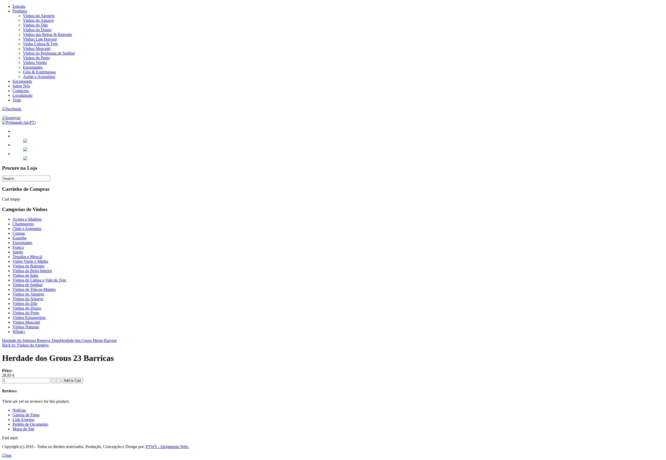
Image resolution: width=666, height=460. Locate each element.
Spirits (17, 252)
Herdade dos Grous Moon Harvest (88, 340)
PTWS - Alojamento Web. (167, 446)
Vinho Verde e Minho (30, 261)
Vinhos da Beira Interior (32, 271)
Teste (16, 100)
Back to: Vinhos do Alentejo (25, 345)
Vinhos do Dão (35, 25)
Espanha (19, 238)
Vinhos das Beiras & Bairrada (47, 34)
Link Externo (23, 419)
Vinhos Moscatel (36, 48)
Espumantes (33, 67)
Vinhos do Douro (37, 30)
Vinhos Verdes (35, 62)
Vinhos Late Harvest (40, 39)
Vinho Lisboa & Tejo (40, 44)
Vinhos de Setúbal (27, 285)
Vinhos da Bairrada (28, 266)
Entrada (18, 6)
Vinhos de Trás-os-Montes (34, 289)
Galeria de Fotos (26, 415)
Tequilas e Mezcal (27, 256)
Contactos (20, 90)
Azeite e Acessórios (39, 76)
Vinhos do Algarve (38, 20)
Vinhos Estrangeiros (29, 317)
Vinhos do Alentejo (39, 16)
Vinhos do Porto (36, 58)
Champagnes (23, 224)
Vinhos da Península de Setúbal (49, 53)
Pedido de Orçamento (30, 424)
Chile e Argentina (26, 228)
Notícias (19, 410)
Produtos (19, 11)
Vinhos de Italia (25, 275)
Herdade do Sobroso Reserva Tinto (31, 340)
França (18, 247)
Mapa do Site (23, 429)
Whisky (18, 331)
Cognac (18, 233)
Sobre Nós (21, 86)
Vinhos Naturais (25, 327)
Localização (22, 95)
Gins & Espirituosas (39, 72)
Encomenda (22, 81)
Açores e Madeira (27, 219)
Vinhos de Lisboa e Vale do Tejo (39, 280)
